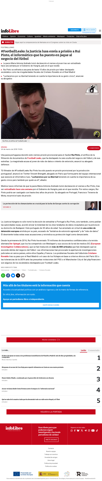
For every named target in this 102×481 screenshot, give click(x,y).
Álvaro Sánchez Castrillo (9, 360)
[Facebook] (75, 430)
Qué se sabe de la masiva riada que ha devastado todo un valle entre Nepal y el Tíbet (31, 399)
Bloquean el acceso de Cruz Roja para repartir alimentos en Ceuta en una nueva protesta (32, 367)
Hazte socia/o (51, 440)
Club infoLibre (81, 36)
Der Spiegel (14, 243)
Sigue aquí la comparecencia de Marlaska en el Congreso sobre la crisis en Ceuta (46, 42)
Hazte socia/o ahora (51, 305)
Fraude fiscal (16, 270)
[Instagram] (89, 431)
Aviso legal (51, 460)
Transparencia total (88, 32)
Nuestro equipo (51, 451)
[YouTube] (93, 430)
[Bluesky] (78, 431)
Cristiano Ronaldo (44, 270)
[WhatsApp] (72, 431)
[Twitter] (82, 431)
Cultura (30, 36)
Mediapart (61, 36)
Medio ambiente (49, 36)
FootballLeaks (32, 270)
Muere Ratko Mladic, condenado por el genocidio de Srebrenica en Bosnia (28, 378)
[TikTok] (97, 430)
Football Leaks (34, 158)
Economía (21, 36)
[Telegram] (85, 431)
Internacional (5, 270)
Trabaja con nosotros (51, 454)
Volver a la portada (51, 412)
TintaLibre (70, 36)
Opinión (13, 36)
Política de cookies (51, 466)
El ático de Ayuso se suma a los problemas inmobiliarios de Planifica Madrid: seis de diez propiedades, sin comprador (39, 356)
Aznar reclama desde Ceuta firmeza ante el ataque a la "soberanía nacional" (28, 389)
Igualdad (38, 36)
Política (5, 36)
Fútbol (24, 270)
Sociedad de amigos (51, 457)
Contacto (51, 448)
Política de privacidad (51, 463)
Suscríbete (75, 29)
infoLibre (4, 370)
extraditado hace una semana (18, 189)
